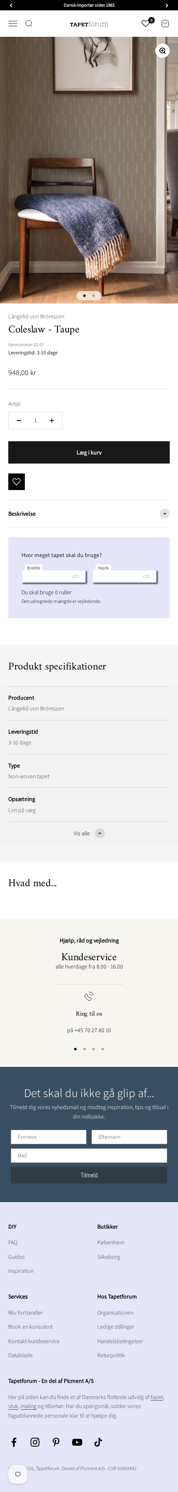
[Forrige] (11, 5)
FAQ (12, 1242)
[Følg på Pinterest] (56, 1442)
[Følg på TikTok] (98, 1442)
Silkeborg (108, 1256)
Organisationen (115, 1312)
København (110, 1242)
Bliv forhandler (25, 1312)
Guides (16, 1256)
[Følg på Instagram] (35, 1442)
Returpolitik (111, 1355)
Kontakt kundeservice (34, 1341)
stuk (13, 1406)
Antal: (14, 403)
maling (28, 1406)
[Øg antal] (51, 420)
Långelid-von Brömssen (36, 316)
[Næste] (167, 5)
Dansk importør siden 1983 (89, 5)
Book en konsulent (30, 1326)
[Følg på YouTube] (77, 1442)
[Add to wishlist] (16, 481)
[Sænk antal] (19, 420)
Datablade (20, 1355)
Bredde (33, 568)
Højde (103, 568)
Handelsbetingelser (120, 1341)
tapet (157, 1397)
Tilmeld (89, 1175)
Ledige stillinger (116, 1326)
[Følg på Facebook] (13, 1442)
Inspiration (21, 1270)
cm (75, 576)
